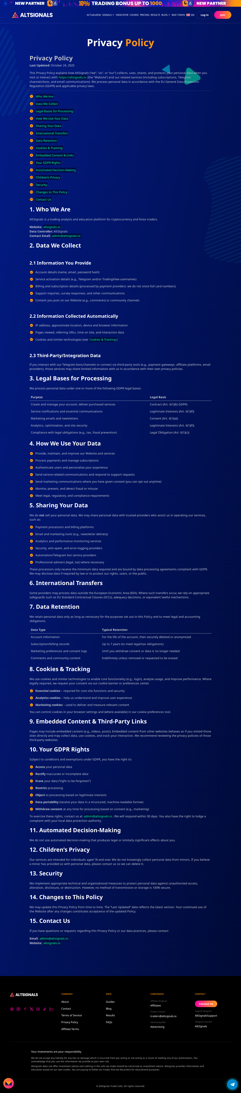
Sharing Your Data (48, 126)
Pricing (144, 14)
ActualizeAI (94, 14)
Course (134, 14)
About (65, 1002)
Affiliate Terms (70, 1029)
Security (41, 185)
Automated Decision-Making (56, 170)
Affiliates (155, 1005)
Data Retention (46, 140)
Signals (107, 14)
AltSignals (201, 1026)
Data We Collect (47, 104)
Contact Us (43, 199)
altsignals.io (51, 227)
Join (222, 15)
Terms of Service (71, 1015)
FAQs (109, 1022)
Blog (164, 14)
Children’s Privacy (48, 177)
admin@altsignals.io (66, 236)
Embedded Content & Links (55, 155)
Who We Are (44, 96)
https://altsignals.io (72, 77)
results (155, 14)
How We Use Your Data (52, 118)
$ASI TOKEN (178, 14)
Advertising (157, 1027)
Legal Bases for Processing (54, 111)
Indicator (122, 14)
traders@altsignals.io (163, 1016)
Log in (205, 15)
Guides (110, 1002)
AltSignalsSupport (206, 1015)
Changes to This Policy (51, 192)
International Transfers (52, 133)
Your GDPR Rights (48, 163)
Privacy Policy (69, 1022)
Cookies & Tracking (49, 148)
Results (110, 1015)
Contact (66, 1008)
